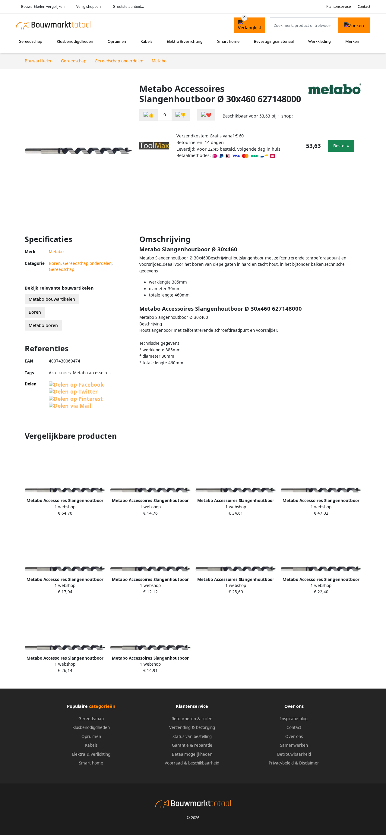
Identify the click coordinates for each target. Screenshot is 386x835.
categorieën (102, 706)
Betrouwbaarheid (294, 754)
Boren (55, 263)
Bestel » (341, 146)
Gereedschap (30, 41)
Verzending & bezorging (192, 727)
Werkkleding (319, 41)
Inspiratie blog (294, 718)
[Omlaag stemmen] (181, 115)
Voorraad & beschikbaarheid (192, 763)
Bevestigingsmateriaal (274, 41)
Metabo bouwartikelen (52, 299)
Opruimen (117, 41)
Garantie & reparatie (192, 745)
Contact (364, 6)
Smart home (228, 41)
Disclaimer (309, 763)
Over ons (294, 736)
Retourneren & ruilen (192, 718)
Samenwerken (294, 745)
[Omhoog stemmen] (149, 115)
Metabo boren (43, 325)
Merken (352, 41)
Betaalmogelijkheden (192, 754)
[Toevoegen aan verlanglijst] (206, 115)
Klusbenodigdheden (75, 41)
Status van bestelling (192, 736)
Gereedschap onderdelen (87, 263)
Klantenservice (338, 6)
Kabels (146, 41)
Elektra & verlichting (185, 41)
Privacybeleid (281, 763)
